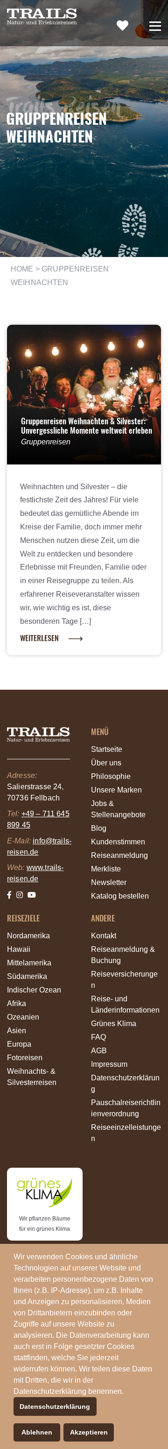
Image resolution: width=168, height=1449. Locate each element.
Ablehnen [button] (36, 1432)
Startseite (106, 749)
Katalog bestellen (120, 896)
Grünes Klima (113, 1024)
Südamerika (27, 976)
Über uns (106, 763)
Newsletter (108, 882)
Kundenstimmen (118, 842)
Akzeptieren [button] (89, 1432)
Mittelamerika (29, 963)
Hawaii (18, 949)
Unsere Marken (116, 790)
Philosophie (111, 776)
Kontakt (103, 936)
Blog (98, 828)
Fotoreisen (24, 1058)
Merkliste (106, 869)
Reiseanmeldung (119, 855)
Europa (19, 1044)
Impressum (109, 1064)
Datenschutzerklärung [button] (55, 1406)
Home (22, 269)
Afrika (16, 1003)
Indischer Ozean (34, 990)
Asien (16, 1031)
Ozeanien (23, 1017)
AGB (99, 1051)
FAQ (98, 1037)
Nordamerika (28, 936)
